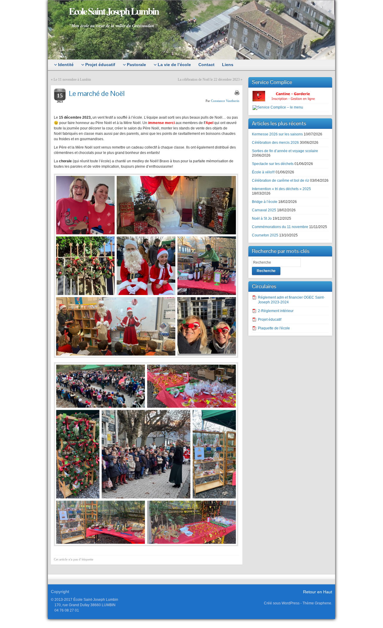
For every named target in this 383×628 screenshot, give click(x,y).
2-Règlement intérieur (276, 311)
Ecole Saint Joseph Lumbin (114, 11)
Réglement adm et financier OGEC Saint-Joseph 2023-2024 (291, 299)
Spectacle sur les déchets (273, 164)
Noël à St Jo (262, 218)
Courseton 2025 (265, 235)
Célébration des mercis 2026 (275, 142)
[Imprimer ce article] (237, 92)
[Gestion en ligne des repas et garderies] (289, 96)
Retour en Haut (317, 591)
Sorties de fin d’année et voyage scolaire (285, 151)
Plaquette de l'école (274, 328)
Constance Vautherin (225, 101)
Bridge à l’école (264, 202)
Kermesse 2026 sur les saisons (277, 134)
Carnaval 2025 (264, 210)
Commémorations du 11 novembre (280, 227)
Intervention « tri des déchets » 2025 (281, 189)
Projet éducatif (269, 319)
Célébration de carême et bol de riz (280, 180)
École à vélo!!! (263, 172)
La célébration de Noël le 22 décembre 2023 (209, 79)
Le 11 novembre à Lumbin (72, 79)
